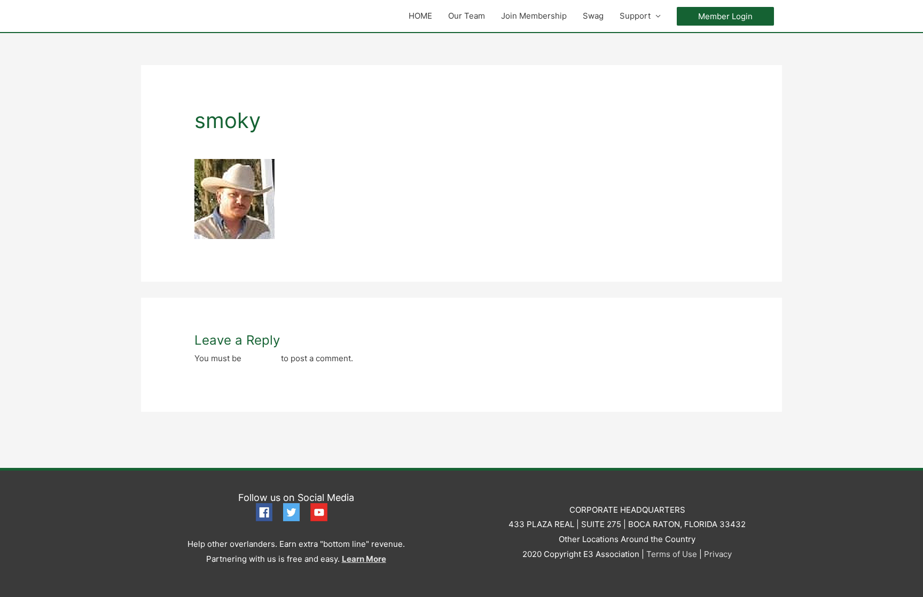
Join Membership (534, 16)
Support (635, 16)
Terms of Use (671, 554)
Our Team (466, 16)
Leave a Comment (228, 143)
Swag (593, 16)
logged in (261, 358)
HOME (420, 16)
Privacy (718, 554)
